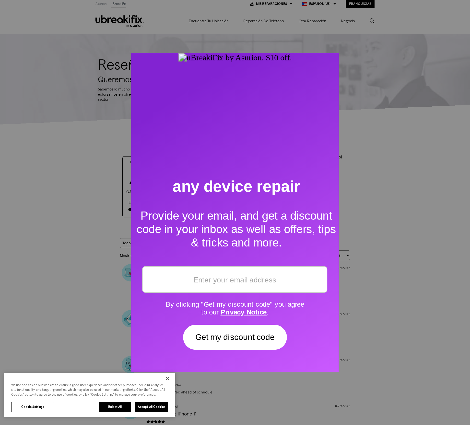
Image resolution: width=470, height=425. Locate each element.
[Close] (167, 378)
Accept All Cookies (151, 407)
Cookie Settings (32, 407)
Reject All (115, 407)
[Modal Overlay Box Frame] (235, 212)
